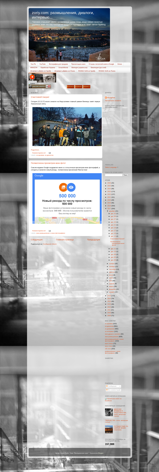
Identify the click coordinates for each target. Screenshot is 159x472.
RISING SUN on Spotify (86, 71)
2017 (109, 208)
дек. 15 (113, 233)
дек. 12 (113, 236)
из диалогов (49, 155)
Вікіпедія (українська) (79, 67)
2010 (109, 313)
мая (110, 281)
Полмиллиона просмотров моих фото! (48, 163)
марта (111, 286)
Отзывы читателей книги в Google (101, 64)
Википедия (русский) (98, 67)
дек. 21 (113, 225)
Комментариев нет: (39, 153)
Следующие (37, 239)
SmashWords (63, 67)
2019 (109, 203)
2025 (109, 186)
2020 (109, 200)
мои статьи (109, 343)
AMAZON (33, 67)
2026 (109, 183)
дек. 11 (113, 249)
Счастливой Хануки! (40, 97)
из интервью (109, 331)
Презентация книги (78, 64)
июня (111, 278)
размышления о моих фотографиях (112, 352)
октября (112, 266)
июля (111, 275)
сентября (112, 269)
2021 (109, 197)
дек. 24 (113, 222)
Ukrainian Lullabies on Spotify (40, 71)
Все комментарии (114, 390)
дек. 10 (113, 251)
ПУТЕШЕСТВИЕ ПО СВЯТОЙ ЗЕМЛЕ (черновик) (121, 428)
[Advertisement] (114, 370)
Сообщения (112, 386)
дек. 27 (113, 219)
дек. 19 (113, 228)
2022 (109, 194)
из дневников (109, 329)
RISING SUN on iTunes (107, 71)
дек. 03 (113, 260)
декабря (112, 211)
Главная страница (65, 239)
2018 (109, 206)
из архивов (40, 155)
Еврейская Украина (48, 67)
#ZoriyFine (111, 97)
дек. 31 (113, 213)
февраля (112, 289)
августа (112, 272)
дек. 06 (113, 254)
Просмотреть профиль (113, 100)
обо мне (108, 349)
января (112, 292)
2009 (109, 315)
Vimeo (119, 64)
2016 (109, 296)
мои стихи (108, 346)
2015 (109, 298)
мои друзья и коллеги (112, 334)
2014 (109, 301)
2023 (109, 191)
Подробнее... (35, 150)
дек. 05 (113, 257)
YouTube (42, 64)
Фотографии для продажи (58, 64)
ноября (112, 263)
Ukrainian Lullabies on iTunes (64, 71)
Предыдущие (93, 239)
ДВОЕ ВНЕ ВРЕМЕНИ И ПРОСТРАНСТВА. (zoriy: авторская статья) (120, 412)
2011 (109, 310)
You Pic (33, 64)
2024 (109, 189)
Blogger (100, 453)
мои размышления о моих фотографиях (50, 233)
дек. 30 (113, 216)
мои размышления (111, 336)
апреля (112, 283)
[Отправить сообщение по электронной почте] (49, 153)
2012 (109, 307)
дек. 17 (113, 230)
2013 (109, 304)
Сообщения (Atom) (50, 244)
